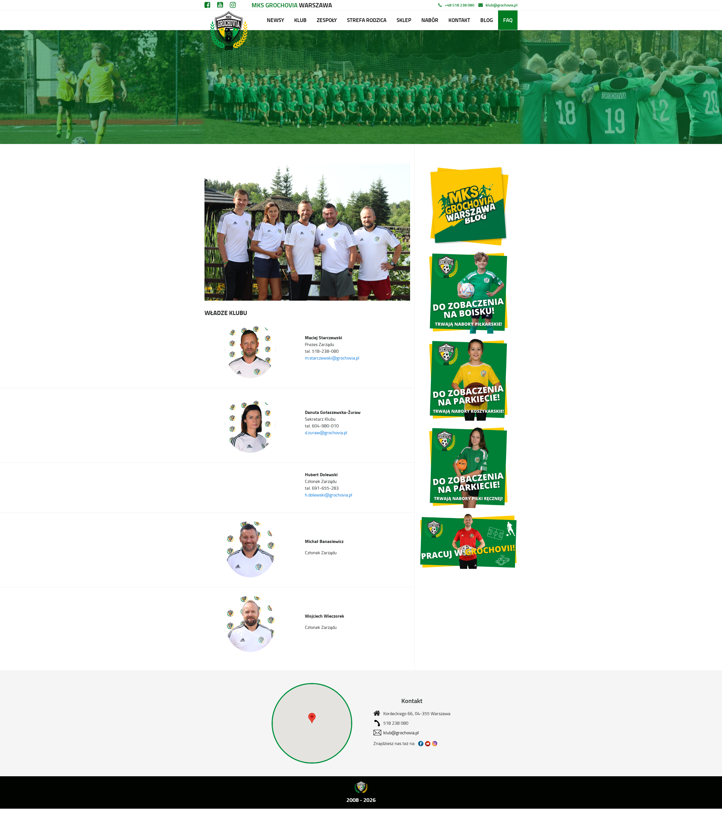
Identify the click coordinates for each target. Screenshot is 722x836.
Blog (486, 20)
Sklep (404, 20)
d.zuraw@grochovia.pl (326, 432)
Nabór (429, 20)
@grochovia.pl (345, 358)
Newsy (275, 20)
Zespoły (327, 20)
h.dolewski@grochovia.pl (328, 495)
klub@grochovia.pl (502, 5)
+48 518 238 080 (459, 5)
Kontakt (459, 20)
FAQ (507, 20)
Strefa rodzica (366, 20)
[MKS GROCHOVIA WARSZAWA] (228, 20)
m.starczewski (318, 358)
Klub (300, 20)
